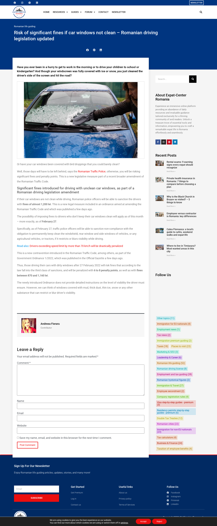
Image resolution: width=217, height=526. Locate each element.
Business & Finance (169, 443)
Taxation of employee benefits (174, 449)
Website (22, 425)
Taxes (162, 346)
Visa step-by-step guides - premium (175, 403)
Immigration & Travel (170, 385)
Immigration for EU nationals (174, 324)
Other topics (165, 318)
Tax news (163, 335)
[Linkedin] (37, 3)
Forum (88, 12)
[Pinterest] (29, 3)
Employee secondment (170, 391)
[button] (201, 12)
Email (20, 413)
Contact (103, 12)
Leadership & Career (169, 357)
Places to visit (181, 346)
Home (46, 12)
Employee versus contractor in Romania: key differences (181, 215)
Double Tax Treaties (170, 418)
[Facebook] (15, 3)
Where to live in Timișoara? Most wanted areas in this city (181, 248)
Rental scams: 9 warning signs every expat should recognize (180, 165)
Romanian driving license (172, 369)
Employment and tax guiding (174, 374)
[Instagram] (22, 3)
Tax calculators (167, 437)
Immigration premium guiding (174, 341)
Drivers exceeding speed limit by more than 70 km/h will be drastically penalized (76, 246)
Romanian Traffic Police (92, 171)
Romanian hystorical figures (173, 380)
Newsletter (118, 12)
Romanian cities (168, 424)
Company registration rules (173, 397)
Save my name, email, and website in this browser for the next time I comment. (65, 438)
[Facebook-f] (157, 141)
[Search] (192, 79)
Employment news (168, 329)
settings (124, 523)
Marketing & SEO (167, 352)
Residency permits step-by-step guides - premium (173, 411)
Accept (143, 521)
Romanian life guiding (24, 26)
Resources (59, 12)
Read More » (171, 171)
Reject (159, 521)
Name (20, 401)
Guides (75, 12)
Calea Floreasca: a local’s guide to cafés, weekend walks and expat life (180, 232)
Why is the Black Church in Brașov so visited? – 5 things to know (181, 199)
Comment (24, 363)
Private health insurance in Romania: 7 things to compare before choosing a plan (181, 182)
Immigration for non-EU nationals (174, 430)
